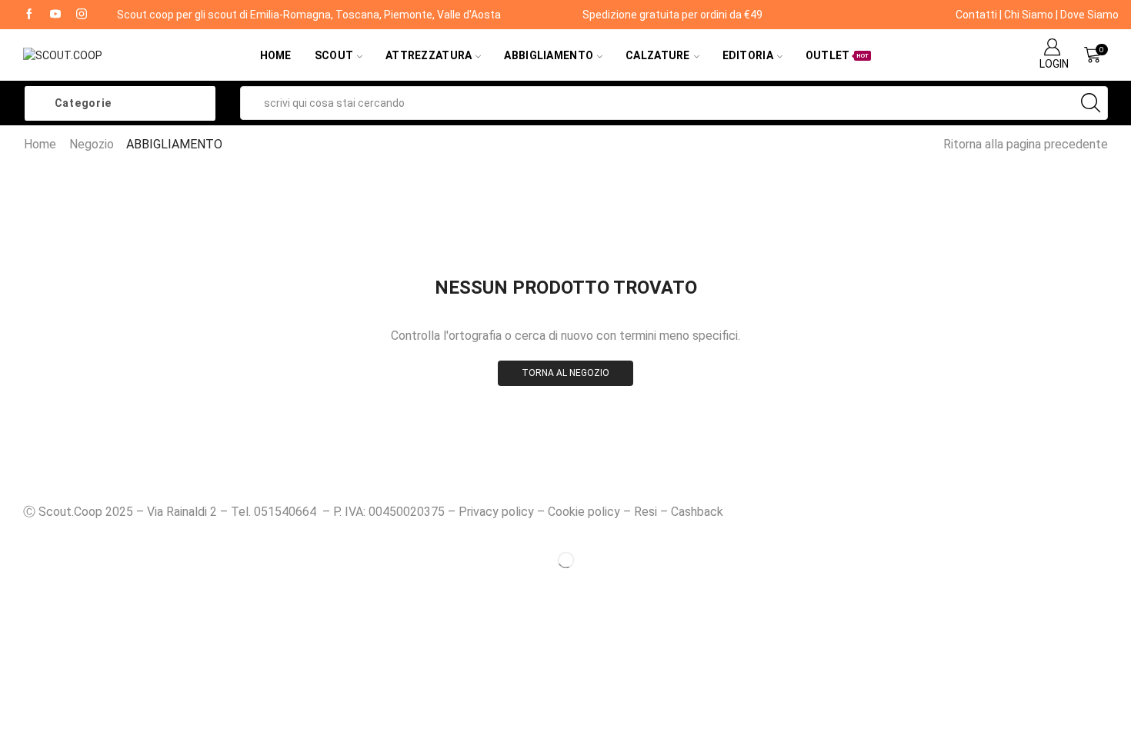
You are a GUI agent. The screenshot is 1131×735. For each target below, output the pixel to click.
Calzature (658, 55)
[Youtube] (55, 14)
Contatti (976, 14)
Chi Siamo (1028, 14)
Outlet (837, 55)
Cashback (697, 511)
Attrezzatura (428, 55)
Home (276, 55)
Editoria (747, 55)
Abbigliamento (548, 55)
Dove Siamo (1089, 14)
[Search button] (1091, 103)
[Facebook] (29, 14)
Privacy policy (496, 511)
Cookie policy (584, 511)
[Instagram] (81, 14)
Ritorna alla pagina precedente (1025, 144)
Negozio (91, 144)
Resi (645, 511)
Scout (334, 55)
